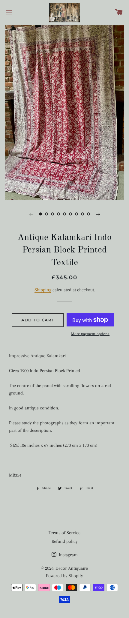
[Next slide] (98, 214)
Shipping (42, 289)
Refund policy (65, 541)
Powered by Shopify (64, 575)
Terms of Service (64, 532)
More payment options (90, 334)
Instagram (68, 554)
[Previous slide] (31, 214)
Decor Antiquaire (72, 568)
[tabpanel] (64, 112)
